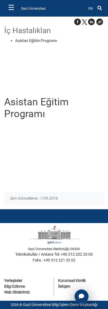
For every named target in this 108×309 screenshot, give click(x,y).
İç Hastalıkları (27, 30)
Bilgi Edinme (14, 286)
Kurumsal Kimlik (72, 280)
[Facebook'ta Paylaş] (77, 22)
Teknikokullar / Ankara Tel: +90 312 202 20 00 (54, 254)
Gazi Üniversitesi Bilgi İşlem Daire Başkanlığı (60, 304)
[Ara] (100, 8)
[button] (100, 22)
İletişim (64, 286)
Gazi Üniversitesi (33, 9)
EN (92, 8)
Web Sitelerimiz (17, 292)
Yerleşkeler (13, 280)
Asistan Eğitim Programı (36, 40)
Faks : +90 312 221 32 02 (54, 260)
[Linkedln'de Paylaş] (91, 22)
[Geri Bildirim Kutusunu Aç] (81, 296)
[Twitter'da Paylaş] (84, 22)
